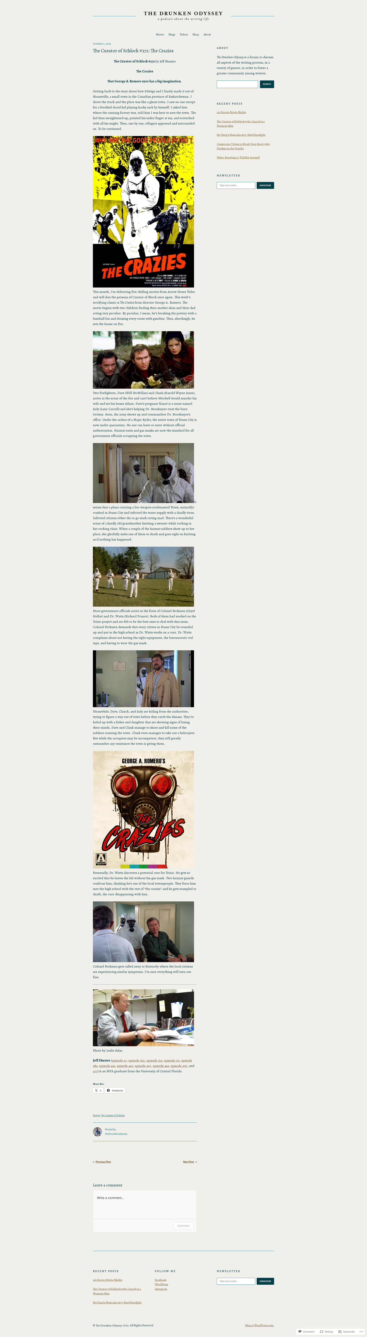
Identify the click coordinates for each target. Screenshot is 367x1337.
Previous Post (103, 1161)
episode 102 (136, 1060)
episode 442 (125, 1065)
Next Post (188, 1161)
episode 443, (143, 1065)
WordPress (161, 1284)
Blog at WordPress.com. (259, 1325)
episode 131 (171, 1060)
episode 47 (119, 1060)
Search (267, 84)
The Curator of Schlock (113, 1115)
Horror (96, 1115)
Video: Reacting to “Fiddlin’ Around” (238, 157)
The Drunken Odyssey (109, 1325)
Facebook (160, 1280)
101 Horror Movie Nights (231, 112)
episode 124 (154, 1060)
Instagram (161, 1289)
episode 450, (179, 1065)
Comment (183, 1225)
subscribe (265, 185)
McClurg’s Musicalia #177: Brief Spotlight (241, 135)
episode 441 (107, 1065)
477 (95, 1071)
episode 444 (161, 1065)
